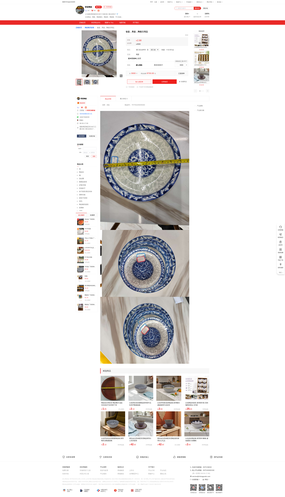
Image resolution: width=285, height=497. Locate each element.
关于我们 (136, 22)
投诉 (186, 35)
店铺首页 (82, 22)
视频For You (109, 22)
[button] (207, 91)
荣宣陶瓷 (88, 7)
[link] (79, 27)
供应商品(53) (95, 22)
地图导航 (122, 22)
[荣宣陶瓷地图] (117, 14)
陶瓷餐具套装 (89, 27)
